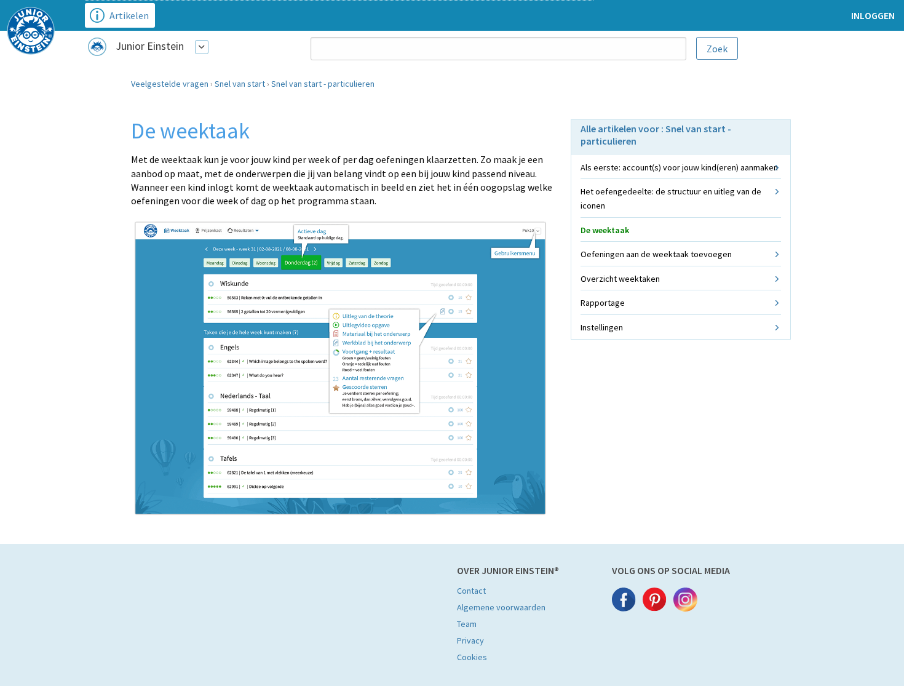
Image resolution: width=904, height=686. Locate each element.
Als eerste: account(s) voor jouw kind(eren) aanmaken (679, 167)
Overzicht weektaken (620, 278)
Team (467, 623)
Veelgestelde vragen (169, 83)
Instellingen (602, 327)
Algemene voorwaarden (501, 607)
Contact (471, 590)
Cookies (472, 657)
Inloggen (873, 15)
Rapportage (603, 302)
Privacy (470, 640)
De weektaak (605, 230)
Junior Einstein (150, 46)
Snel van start (240, 83)
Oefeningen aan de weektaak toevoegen (656, 254)
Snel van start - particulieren (323, 83)
